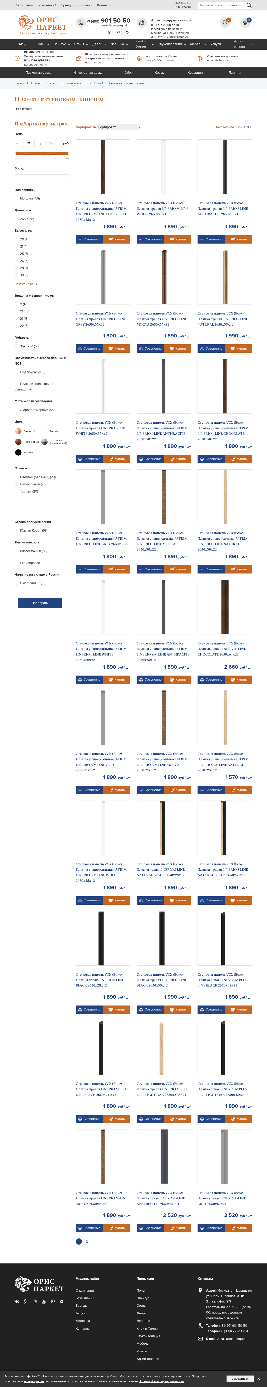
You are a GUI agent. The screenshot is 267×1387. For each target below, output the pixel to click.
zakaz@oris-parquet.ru (116, 25)
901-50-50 (108, 21)
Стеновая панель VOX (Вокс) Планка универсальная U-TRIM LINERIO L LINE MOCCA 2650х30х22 (162, 541)
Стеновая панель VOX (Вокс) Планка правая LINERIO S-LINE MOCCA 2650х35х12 (162, 318)
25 (240, 127)
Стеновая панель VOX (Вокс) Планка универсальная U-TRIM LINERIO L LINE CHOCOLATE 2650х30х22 (223, 431)
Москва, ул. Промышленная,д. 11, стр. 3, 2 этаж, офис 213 (170, 35)
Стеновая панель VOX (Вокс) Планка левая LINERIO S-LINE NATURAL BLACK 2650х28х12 (161, 869)
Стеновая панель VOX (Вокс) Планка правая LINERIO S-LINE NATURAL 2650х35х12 (223, 318)
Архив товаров (239, 44)
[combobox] (225, 5)
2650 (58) (27, 219)
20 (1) (24, 239)
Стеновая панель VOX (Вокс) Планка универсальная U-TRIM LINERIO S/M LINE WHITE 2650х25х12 (101, 872)
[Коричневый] (18, 442)
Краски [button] (160, 73)
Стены (79, 44)
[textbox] (19, 177)
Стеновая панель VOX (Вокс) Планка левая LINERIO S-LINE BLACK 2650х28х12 (100, 980)
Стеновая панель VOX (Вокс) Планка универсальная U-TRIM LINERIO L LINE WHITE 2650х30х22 (101, 651)
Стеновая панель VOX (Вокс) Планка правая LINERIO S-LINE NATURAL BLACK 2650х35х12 (223, 869)
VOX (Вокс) (96, 83)
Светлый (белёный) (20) (38, 477)
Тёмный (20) (29, 491)
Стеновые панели (72, 83)
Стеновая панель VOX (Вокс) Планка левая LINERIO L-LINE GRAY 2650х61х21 (222, 1198)
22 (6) (24, 326)
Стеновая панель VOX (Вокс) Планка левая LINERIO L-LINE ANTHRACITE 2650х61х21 (161, 1198)
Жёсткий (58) (29, 346)
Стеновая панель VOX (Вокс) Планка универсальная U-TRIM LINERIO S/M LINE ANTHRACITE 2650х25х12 (163, 651)
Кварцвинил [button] (197, 73)
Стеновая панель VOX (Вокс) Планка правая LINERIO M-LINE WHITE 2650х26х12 (163, 208)
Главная (20, 83)
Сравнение (92, 239)
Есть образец (30, 563)
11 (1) (23, 304)
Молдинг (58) (30, 198)
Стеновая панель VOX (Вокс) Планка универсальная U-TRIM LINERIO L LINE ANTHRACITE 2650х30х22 (162, 431)
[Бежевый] (18, 431)
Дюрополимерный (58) (37, 410)
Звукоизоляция (170, 44)
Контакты (104, 5)
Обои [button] (129, 73)
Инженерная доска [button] (87, 73)
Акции (23, 44)
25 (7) (24, 254)
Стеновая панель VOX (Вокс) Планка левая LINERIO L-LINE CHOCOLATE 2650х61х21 (222, 648)
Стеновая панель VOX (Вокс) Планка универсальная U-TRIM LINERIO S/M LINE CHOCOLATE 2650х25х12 (101, 211)
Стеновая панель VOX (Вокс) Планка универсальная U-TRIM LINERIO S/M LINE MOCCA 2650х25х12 (162, 762)
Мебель (196, 44)
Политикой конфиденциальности (161, 1381)
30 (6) (24, 275)
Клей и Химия (141, 44)
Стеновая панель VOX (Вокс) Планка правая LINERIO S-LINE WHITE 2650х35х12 (101, 428)
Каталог (36, 83)
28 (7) (24, 268)
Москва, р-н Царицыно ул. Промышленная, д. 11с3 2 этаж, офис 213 (229, 1296)
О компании (24, 5)
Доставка (85, 5)
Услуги (215, 44)
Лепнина (117, 44)
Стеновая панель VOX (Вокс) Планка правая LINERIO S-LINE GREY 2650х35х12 (101, 318)
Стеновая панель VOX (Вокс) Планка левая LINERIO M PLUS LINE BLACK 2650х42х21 (222, 980)
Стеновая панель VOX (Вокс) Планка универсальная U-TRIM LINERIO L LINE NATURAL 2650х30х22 (223, 541)
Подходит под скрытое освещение (34, 386)
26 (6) (24, 261)
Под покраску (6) (32, 372)
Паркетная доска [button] (38, 73)
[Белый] (44, 431)
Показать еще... (25, 284)
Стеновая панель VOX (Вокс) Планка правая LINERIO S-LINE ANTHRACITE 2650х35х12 (223, 208)
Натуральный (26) (33, 484)
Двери (97, 44)
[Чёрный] (18, 452)
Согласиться (240, 1378)
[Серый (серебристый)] (44, 442)
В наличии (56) (31, 583)
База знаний (47, 5)
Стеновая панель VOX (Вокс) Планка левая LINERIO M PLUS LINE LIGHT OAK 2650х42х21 (222, 1089)
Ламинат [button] (235, 73)
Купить (120, 239)
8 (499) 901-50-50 (226, 1326)
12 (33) (24, 311)
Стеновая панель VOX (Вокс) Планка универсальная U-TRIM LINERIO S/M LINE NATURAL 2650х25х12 (223, 762)
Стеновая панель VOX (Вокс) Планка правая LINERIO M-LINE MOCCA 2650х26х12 (102, 1198)
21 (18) (24, 319)
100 (249, 127)
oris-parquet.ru (34, 1381)
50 (244, 127)
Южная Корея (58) (34, 530)
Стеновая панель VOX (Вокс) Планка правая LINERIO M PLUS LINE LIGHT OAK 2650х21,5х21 (162, 1089)
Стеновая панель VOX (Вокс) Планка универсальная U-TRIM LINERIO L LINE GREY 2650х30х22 (103, 538)
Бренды (67, 5)
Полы (41, 44)
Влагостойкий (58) (33, 551)
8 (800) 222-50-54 (227, 1331)
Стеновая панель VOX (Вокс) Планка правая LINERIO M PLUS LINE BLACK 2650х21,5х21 (101, 1089)
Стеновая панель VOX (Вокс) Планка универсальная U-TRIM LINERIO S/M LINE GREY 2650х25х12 (101, 762)
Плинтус (59, 44)
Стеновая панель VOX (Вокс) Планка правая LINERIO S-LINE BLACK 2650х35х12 (162, 980)
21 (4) (23, 246)
